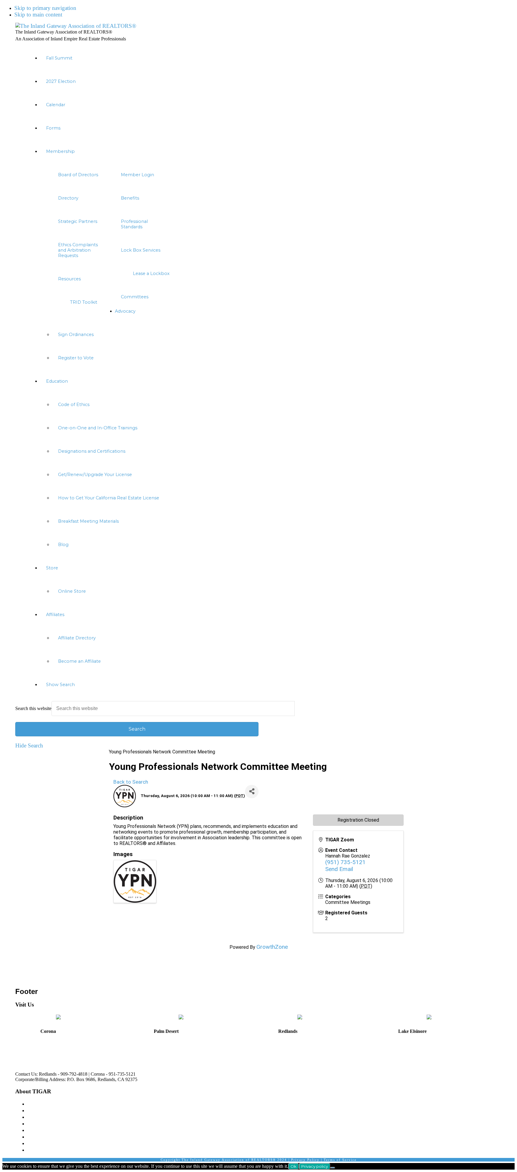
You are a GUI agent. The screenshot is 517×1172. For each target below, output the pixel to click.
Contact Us (40, 1143)
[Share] (251, 791)
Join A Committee (48, 1130)
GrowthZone (272, 946)
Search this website (33, 708)
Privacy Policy (305, 1160)
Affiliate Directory (48, 1136)
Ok (293, 1166)
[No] (332, 1168)
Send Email (339, 869)
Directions (23, 1055)
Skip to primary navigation (45, 8)
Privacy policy (314, 1166)
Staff (32, 1117)
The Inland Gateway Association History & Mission (86, 1103)
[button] (264, 684)
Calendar (37, 1150)
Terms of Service (340, 1160)
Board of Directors (48, 1110)
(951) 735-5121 (345, 862)
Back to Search (130, 782)
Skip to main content (38, 14)
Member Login (44, 1123)
